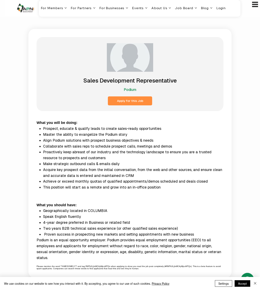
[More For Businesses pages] (127, 8)
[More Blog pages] (211, 8)
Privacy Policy (160, 283)
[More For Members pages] (66, 8)
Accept (242, 283)
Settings (223, 283)
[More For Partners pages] (94, 8)
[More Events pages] (146, 8)
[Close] (255, 283)
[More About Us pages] (170, 8)
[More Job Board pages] (196, 8)
